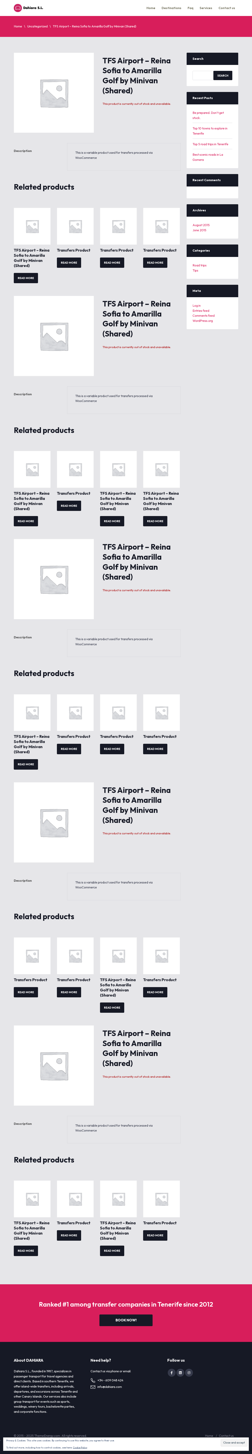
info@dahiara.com (109, 1387)
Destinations (171, 8)
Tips (195, 270)
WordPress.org (203, 321)
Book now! (126, 1320)
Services (206, 8)
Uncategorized (37, 26)
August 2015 (201, 225)
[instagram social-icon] (189, 1373)
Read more (26, 278)
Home (150, 8)
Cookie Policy (80, 1447)
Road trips (200, 265)
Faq (190, 8)
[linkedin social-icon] (180, 1373)
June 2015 (199, 230)
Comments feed (204, 316)
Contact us (227, 8)
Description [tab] (23, 151)
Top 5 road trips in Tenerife (210, 144)
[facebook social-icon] (172, 1373)
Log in (197, 305)
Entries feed (201, 311)
